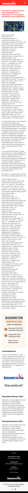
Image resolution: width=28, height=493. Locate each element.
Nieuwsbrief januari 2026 (12, 421)
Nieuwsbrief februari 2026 (12, 397)
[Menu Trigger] (25, 3)
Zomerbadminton (9, 351)
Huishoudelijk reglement (14, 486)
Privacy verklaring (19, 484)
